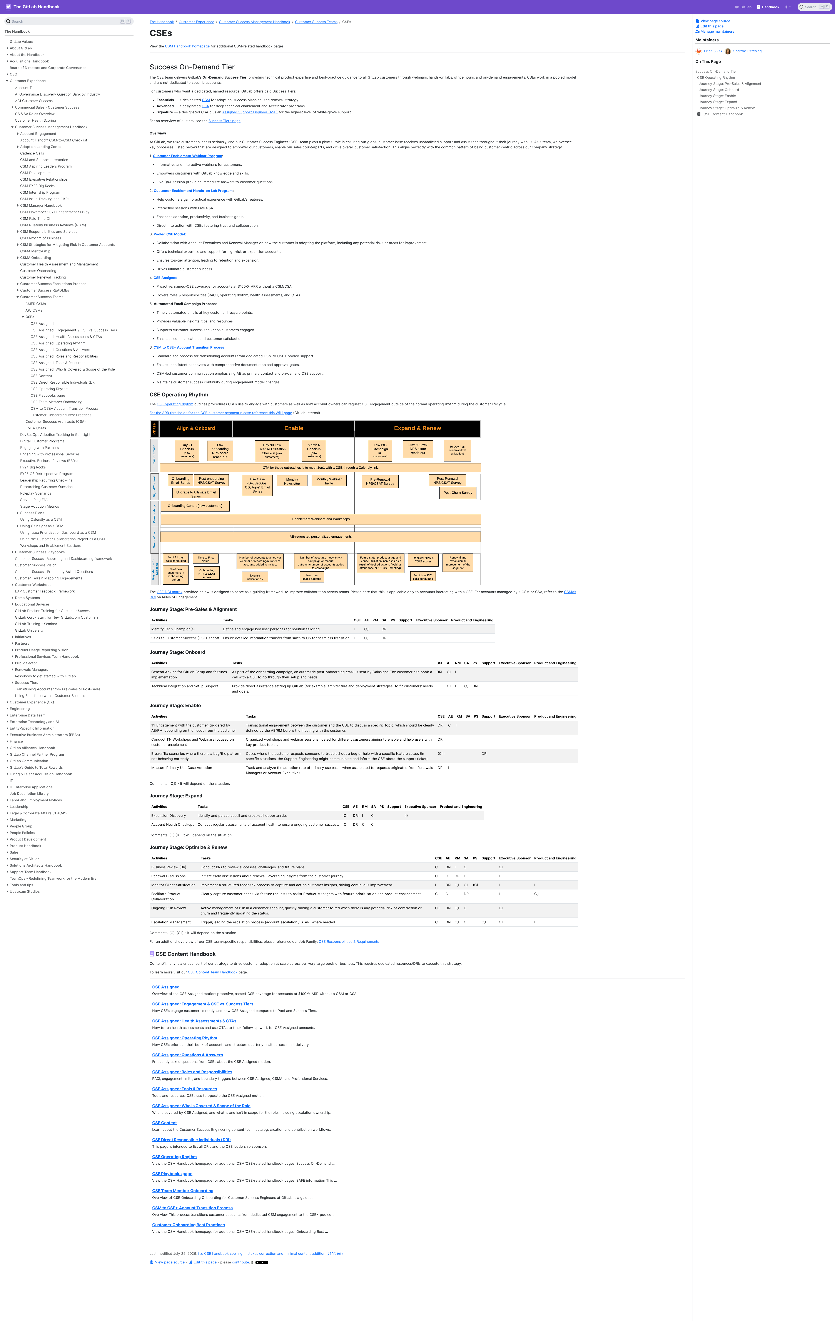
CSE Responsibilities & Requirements (349, 941)
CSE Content (164, 1122)
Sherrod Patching (747, 51)
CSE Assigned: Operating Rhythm (184, 1037)
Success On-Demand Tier (716, 71)
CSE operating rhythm (175, 404)
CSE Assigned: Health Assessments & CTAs (194, 1020)
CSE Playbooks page (172, 1173)
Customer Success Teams (316, 22)
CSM (206, 100)
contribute (240, 1262)
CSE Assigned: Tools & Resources (184, 1088)
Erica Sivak (713, 51)
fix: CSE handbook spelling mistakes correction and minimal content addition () (270, 1253)
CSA (205, 106)
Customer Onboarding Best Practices (188, 1224)
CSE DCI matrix (169, 592)
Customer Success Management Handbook (254, 22)
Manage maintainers (717, 31)
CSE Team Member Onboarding (183, 1190)
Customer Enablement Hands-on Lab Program (193, 190)
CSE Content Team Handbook (212, 972)
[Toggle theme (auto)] (787, 7)
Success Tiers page (224, 121)
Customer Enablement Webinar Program (187, 156)
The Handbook (162, 22)
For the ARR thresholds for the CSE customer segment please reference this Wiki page (221, 413)
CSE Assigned (165, 277)
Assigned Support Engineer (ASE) (250, 112)
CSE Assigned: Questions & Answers (187, 1054)
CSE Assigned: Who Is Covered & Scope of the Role (201, 1105)
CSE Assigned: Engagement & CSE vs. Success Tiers (202, 1003)
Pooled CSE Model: (170, 234)
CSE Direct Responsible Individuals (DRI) (191, 1139)
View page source (715, 21)
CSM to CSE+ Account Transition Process (189, 347)
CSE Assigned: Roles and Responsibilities (192, 1071)
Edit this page (711, 26)
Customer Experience (196, 22)
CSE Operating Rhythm (174, 1156)
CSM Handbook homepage (187, 46)
